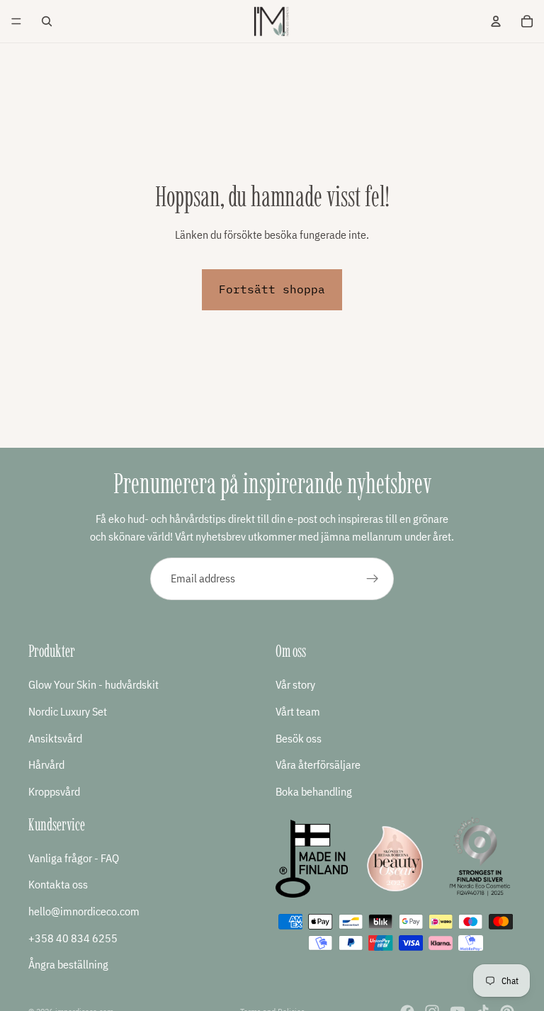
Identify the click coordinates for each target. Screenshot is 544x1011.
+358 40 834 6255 (73, 937)
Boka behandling (314, 791)
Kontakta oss (58, 884)
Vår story (295, 684)
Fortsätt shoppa (272, 289)
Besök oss (299, 738)
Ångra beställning (68, 964)
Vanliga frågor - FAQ (73, 858)
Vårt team (298, 711)
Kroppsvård (54, 791)
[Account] (495, 21)
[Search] (46, 21)
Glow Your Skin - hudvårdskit (93, 684)
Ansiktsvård (55, 738)
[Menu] (16, 21)
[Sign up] (372, 579)
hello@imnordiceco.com (84, 911)
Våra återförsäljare (318, 764)
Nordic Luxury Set (67, 711)
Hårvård (46, 764)
